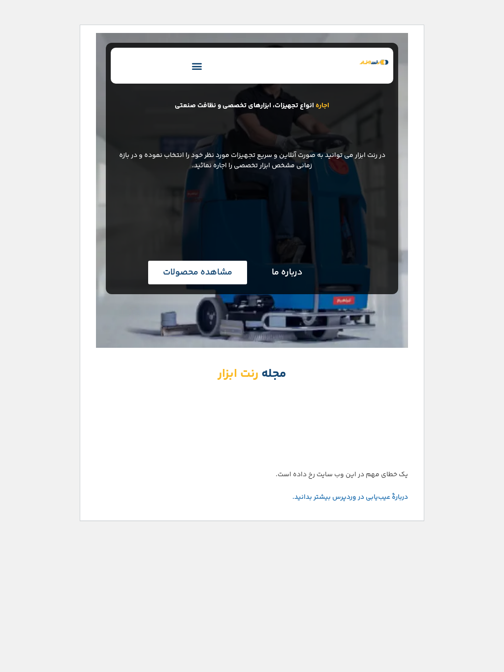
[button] (197, 66)
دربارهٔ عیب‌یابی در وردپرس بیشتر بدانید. (350, 497)
